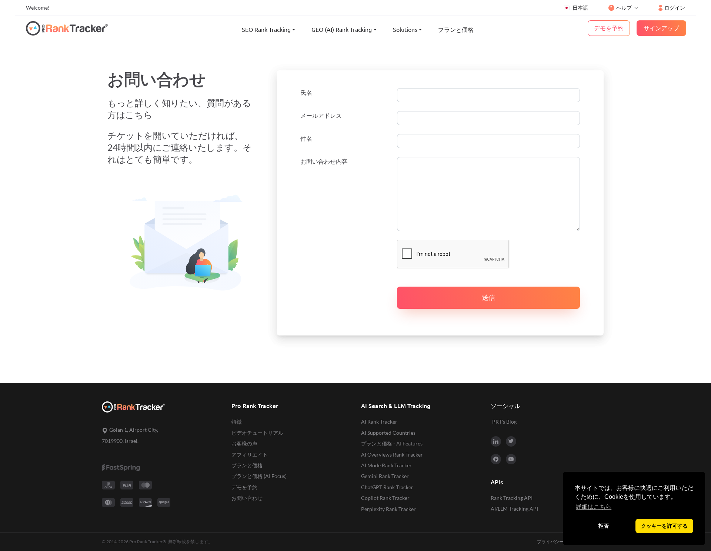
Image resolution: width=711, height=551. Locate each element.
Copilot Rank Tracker (385, 498)
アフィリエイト (249, 454)
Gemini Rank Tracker (385, 476)
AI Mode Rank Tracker (386, 465)
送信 (488, 297)
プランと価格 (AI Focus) (259, 476)
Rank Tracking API (512, 498)
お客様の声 (244, 443)
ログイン (674, 7)
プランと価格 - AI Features (392, 443)
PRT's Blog (504, 421)
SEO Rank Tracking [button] (266, 29)
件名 (306, 138)
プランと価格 (456, 29)
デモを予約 (244, 487)
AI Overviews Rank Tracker (392, 454)
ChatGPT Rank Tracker (387, 487)
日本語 (580, 7)
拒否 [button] (603, 526)
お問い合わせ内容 (324, 161)
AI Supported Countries (388, 433)
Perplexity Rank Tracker (388, 509)
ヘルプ (624, 7)
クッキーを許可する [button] (664, 526)
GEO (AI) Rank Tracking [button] (341, 29)
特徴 (236, 421)
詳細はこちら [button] (593, 507)
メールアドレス (321, 115)
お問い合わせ (247, 498)
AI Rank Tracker (379, 421)
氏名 (306, 92)
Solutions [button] (405, 29)
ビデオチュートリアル (257, 433)
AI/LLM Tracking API (514, 508)
